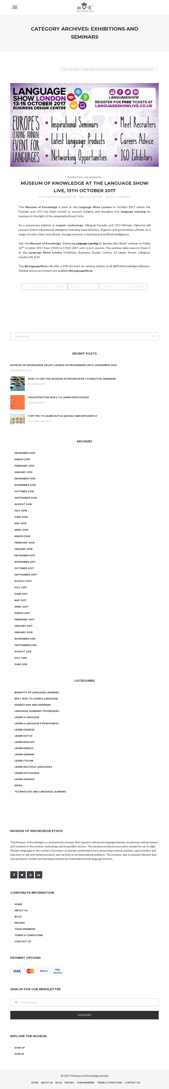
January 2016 (23, 632)
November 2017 (25, 561)
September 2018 (25, 497)
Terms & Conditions (28, 935)
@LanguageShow (80, 270)
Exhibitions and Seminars (84, 177)
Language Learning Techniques (36, 711)
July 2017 (20, 587)
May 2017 (20, 600)
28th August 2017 (91, 196)
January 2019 (23, 472)
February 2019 (24, 465)
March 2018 (22, 536)
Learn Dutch (23, 735)
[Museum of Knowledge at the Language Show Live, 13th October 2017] (84, 125)
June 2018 (21, 517)
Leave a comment (117, 196)
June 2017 (21, 593)
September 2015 (25, 645)
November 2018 (25, 485)
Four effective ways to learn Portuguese (58, 397)
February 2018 (24, 542)
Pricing (19, 922)
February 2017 (24, 619)
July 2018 (20, 510)
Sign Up (19, 1047)
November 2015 (24, 638)
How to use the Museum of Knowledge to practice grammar (72, 378)
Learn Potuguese (26, 773)
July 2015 (20, 657)
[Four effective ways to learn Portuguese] (17, 402)
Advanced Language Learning (44, 286)
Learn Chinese (24, 729)
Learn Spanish (24, 779)
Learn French (23, 748)
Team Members (24, 929)
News (18, 785)
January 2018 (23, 549)
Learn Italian (23, 760)
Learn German (24, 754)
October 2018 (24, 491)
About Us (21, 910)
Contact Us (22, 941)
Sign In (19, 1053)
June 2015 (20, 664)
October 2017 (24, 568)
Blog (18, 916)
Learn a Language (83, 286)
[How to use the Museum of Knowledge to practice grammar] (17, 384)
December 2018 (24, 478)
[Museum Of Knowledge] (84, 7)
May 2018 (20, 523)
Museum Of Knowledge (59, 196)
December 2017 (24, 555)
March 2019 (22, 459)
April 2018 (21, 529)
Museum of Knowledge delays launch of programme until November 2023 (63, 365)
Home (84, 69)
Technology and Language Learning (40, 791)
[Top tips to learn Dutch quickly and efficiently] (17, 421)
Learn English (24, 742)
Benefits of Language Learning (36, 692)
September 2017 (25, 574)
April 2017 (21, 606)
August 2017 (23, 581)
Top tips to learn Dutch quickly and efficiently (62, 416)
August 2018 (23, 504)
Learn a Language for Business (123, 286)
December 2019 (24, 453)
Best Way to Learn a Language (36, 698)
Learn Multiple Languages (33, 766)
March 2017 (22, 613)
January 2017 (23, 625)
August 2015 (22, 651)
